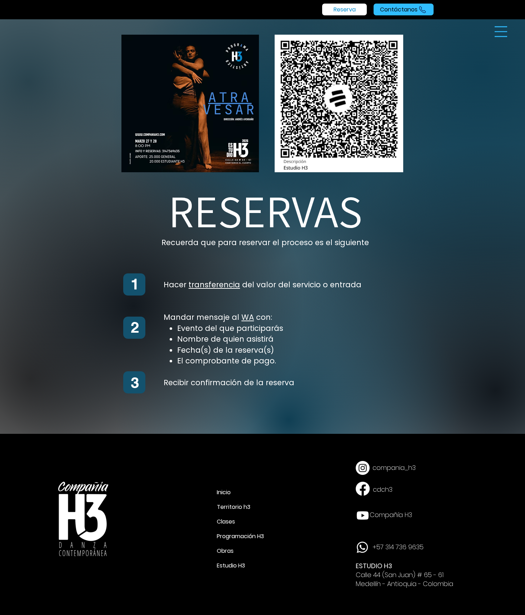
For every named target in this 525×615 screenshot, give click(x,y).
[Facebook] (363, 489)
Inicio (224, 492)
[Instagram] (363, 468)
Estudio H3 (231, 565)
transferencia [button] (214, 284)
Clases (226, 521)
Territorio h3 (233, 507)
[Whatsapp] (362, 547)
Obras (225, 551)
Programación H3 (239, 536)
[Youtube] (363, 515)
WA (247, 317)
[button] (501, 31)
